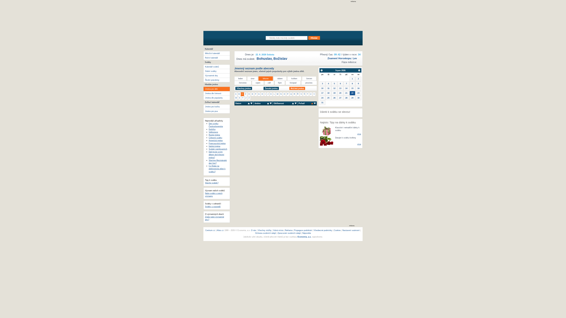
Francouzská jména (217, 143)
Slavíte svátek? (211, 183)
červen (309, 78)
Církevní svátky (215, 138)
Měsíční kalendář (212, 53)
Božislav (280, 59)
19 (334, 93)
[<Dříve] (321, 70)
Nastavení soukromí (351, 230)
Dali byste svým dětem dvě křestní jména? (216, 155)
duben (280, 78)
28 (346, 98)
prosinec (309, 83)
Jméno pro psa (211, 111)
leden (240, 78)
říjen (280, 83)
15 (352, 88)
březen (266, 78)
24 (322, 98)
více (359, 134)
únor (252, 78)
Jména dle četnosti (213, 93)
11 (328, 88)
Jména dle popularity (214, 98)
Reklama (289, 230)
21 (346, 93)
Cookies (337, 230)
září (269, 83)
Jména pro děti (211, 89)
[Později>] (359, 70)
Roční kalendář (211, 58)
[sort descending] (249, 103)
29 (352, 98)
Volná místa (278, 230)
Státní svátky (211, 71)
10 (322, 88)
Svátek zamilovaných (218, 149)
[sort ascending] (251, 103)
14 (346, 88)
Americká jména (216, 140)
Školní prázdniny (212, 80)
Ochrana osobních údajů (265, 233)
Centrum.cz (210, 230)
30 (358, 98)
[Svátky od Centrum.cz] (230, 39)
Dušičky (212, 129)
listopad (293, 83)
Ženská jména (271, 88)
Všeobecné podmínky (323, 230)
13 (340, 88)
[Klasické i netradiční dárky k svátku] (326, 131)
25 (328, 98)
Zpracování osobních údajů (289, 233)
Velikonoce (213, 132)
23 (358, 93)
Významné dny (211, 75)
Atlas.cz (220, 230)
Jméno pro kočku (212, 107)
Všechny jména (244, 88)
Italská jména (214, 146)
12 (334, 88)
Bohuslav (264, 59)
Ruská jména (214, 135)
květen (294, 78)
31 (322, 102)
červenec (243, 83)
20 (340, 93)
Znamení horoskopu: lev (342, 58)
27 (340, 98)
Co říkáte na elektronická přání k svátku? (217, 169)
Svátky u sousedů (213, 207)
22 (352, 93)
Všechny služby (265, 230)
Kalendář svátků (212, 67)
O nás (253, 230)
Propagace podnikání (303, 230)
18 (328, 93)
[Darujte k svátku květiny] (326, 141)
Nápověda (306, 233)
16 (358, 88)
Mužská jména (297, 88)
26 (334, 98)
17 (322, 93)
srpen (258, 83)
